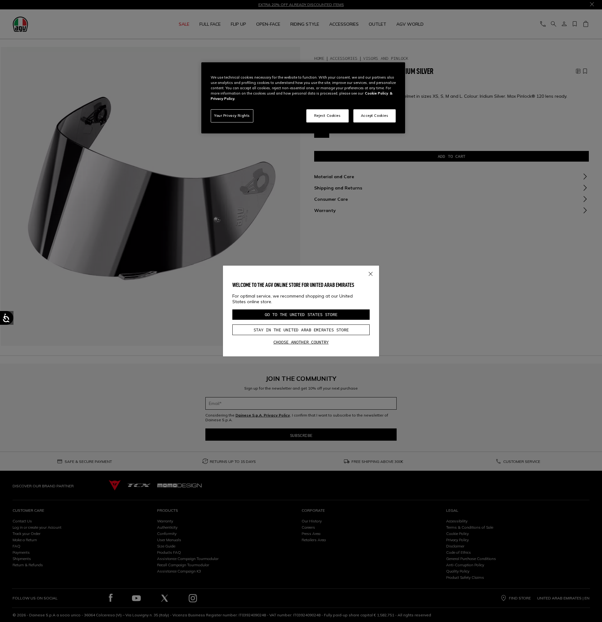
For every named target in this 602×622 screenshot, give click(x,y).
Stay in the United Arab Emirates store (301, 330)
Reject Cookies (327, 115)
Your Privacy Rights (232, 115)
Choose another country (301, 342)
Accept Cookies (374, 115)
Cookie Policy (376, 93)
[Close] (370, 273)
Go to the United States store (301, 314)
